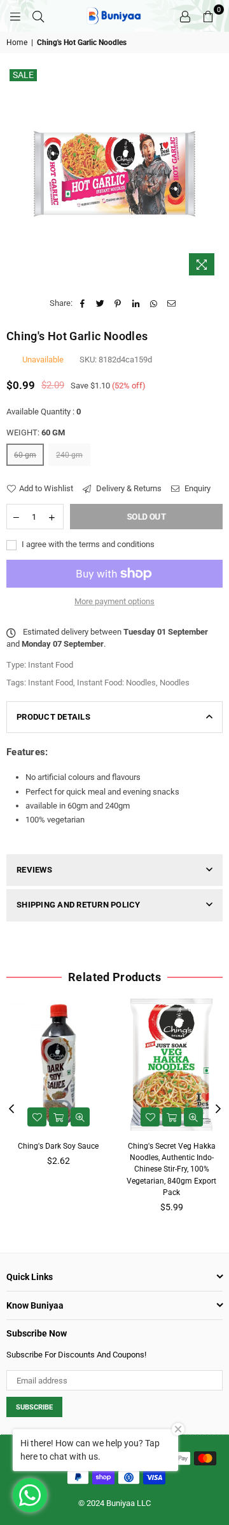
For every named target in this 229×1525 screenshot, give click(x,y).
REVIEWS (34, 870)
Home (16, 42)
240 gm (69, 455)
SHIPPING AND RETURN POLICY (79, 904)
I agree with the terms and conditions (87, 544)
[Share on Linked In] (136, 303)
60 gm (25, 455)
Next (218, 1109)
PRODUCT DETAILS (53, 717)
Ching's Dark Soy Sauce (58, 1146)
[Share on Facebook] (82, 303)
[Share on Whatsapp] (153, 303)
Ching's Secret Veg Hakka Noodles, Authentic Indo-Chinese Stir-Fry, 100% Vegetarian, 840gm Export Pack (171, 1169)
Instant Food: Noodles (116, 682)
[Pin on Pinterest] (118, 303)
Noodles (175, 682)
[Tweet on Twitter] (100, 303)
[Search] (38, 15)
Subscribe (34, 1407)
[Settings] (185, 15)
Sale (23, 75)
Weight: (35, 432)
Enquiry (197, 488)
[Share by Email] (171, 303)
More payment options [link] (114, 601)
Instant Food (50, 682)
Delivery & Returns (128, 488)
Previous (11, 1109)
